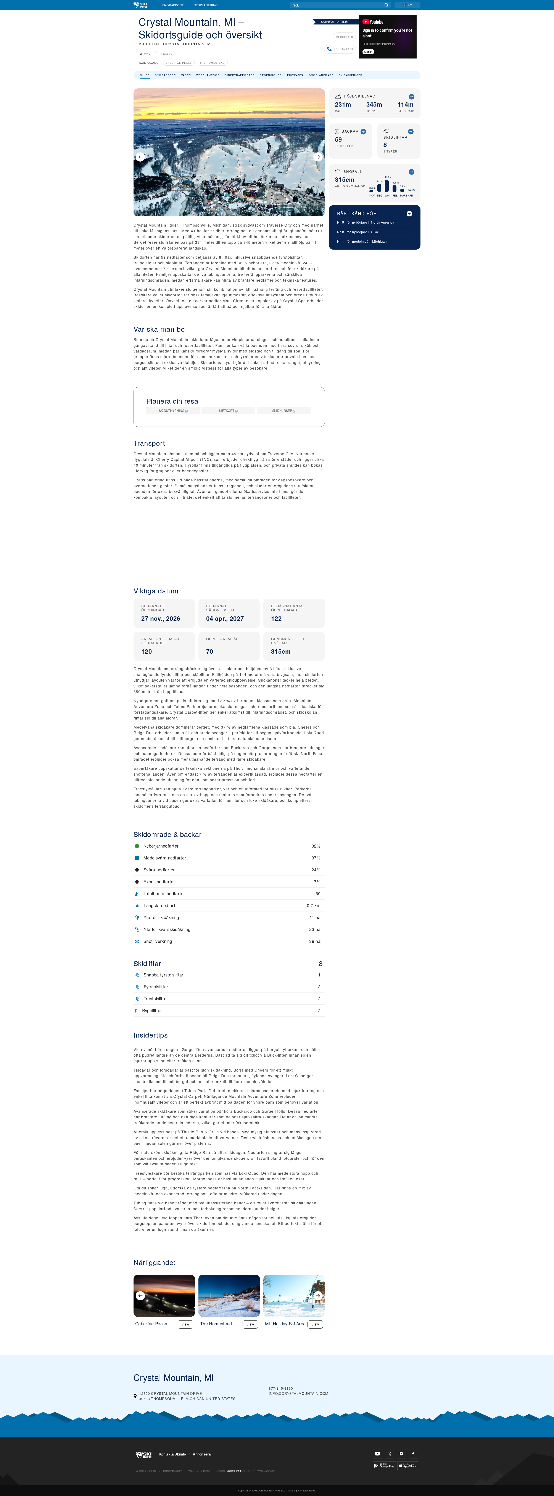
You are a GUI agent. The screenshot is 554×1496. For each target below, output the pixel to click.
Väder (186, 75)
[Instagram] (401, 1454)
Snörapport (173, 5)
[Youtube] (377, 1454)
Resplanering (206, 5)
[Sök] (386, 5)
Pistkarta (295, 75)
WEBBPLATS (344, 37)
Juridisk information (146, 1470)
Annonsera (202, 1454)
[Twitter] (389, 1454)
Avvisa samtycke (265, 1470)
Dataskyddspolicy (172, 1470)
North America (382, 222)
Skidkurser (282, 410)
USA (374, 231)
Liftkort (227, 410)
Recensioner (271, 75)
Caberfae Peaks (179, 62)
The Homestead (212, 62)
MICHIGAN (148, 43)
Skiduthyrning (172, 410)
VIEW (185, 1324)
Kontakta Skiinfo (172, 1454)
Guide (145, 75)
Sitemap (205, 1470)
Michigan (165, 54)
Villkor (191, 1470)
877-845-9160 (343, 49)
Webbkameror (208, 75)
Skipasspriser (350, 75)
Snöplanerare (321, 75)
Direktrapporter (240, 75)
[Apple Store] (407, 1465)
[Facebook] (413, 1454)
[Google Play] (384, 1465)
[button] (229, 544)
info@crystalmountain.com (298, 1393)
